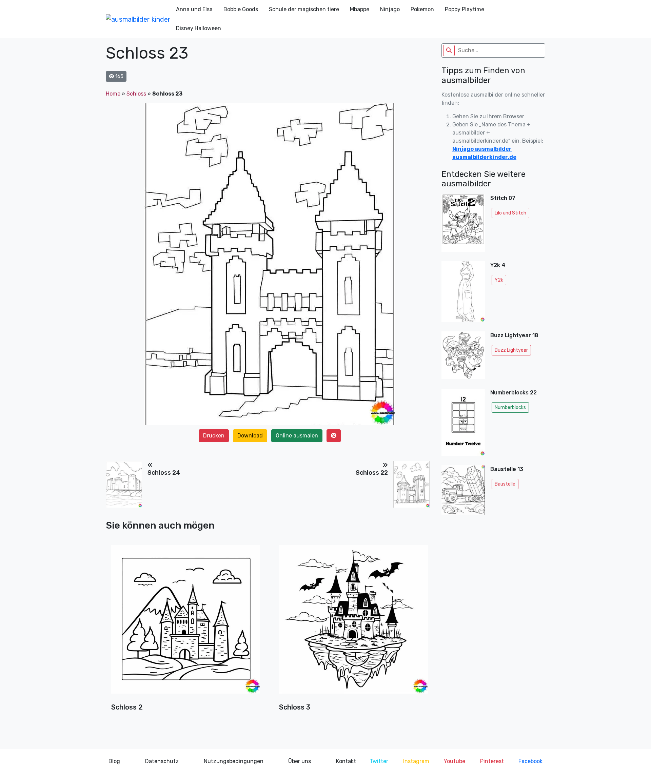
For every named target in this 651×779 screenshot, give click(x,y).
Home (113, 93)
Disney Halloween (198, 28)
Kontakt (346, 761)
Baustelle (505, 484)
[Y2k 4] (463, 293)
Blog (114, 761)
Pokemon (422, 9)
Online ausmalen (297, 435)
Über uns (299, 761)
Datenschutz (162, 761)
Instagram (416, 761)
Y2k (499, 280)
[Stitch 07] (463, 225)
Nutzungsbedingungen (233, 761)
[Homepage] (138, 19)
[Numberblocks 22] (463, 424)
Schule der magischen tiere (304, 9)
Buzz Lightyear (511, 350)
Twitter (379, 761)
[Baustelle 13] (463, 492)
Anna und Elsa (194, 9)
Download (250, 435)
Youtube (454, 761)
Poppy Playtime (464, 9)
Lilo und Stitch (510, 213)
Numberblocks (510, 407)
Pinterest (492, 761)
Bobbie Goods (240, 9)
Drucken (213, 435)
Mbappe (359, 9)
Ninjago (390, 9)
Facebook (530, 761)
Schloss (136, 93)
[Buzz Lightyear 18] (463, 357)
